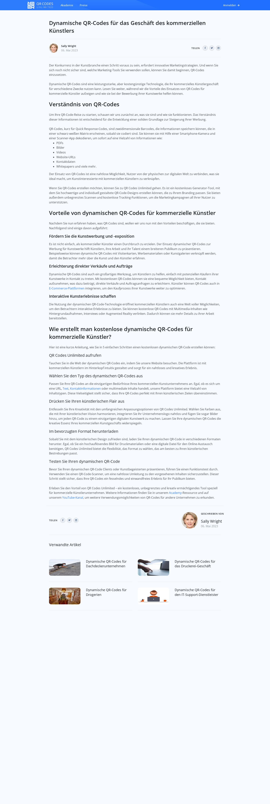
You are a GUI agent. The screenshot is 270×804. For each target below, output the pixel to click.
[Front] (42, 5)
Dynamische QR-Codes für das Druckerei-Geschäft (195, 563)
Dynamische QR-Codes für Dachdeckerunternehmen (106, 563)
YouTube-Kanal (72, 498)
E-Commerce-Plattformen (66, 288)
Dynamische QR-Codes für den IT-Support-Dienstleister (196, 592)
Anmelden (230, 5)
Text (66, 388)
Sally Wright (68, 46)
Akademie (67, 5)
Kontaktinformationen (85, 388)
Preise (83, 5)
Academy (175, 493)
